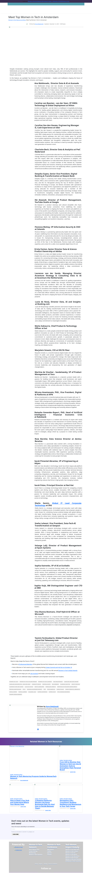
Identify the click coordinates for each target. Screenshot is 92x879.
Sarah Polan (60, 689)
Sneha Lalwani (23, 691)
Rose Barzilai (51, 689)
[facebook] (39, 872)
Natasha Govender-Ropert (34, 689)
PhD (45, 689)
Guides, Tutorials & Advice (16, 774)
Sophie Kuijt (52, 691)
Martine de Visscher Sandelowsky (67, 686)
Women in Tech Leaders (45, 681)
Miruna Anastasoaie (15, 689)
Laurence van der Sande (16, 686)
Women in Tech (13, 681)
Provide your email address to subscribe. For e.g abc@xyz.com (22, 831)
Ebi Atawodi (55, 684)
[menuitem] (34, 849)
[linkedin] (42, 872)
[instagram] (45, 872)
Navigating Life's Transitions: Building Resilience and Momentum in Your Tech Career (70, 803)
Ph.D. (24, 689)
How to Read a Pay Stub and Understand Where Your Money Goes (19, 802)
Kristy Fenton (76, 684)
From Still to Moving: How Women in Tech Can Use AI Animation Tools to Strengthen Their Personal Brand (70, 766)
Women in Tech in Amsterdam (28, 681)
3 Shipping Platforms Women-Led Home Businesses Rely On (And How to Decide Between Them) (45, 804)
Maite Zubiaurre (39, 686)
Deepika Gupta (46, 684)
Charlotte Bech (36, 684)
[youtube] (52, 872)
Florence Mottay (65, 684)
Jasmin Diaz (72, 772)
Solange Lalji (32, 691)
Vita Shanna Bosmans (63, 691)
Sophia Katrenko (42, 691)
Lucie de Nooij (29, 686)
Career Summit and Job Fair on (59, 667)
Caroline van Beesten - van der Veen (19, 684)
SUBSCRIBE (16, 834)
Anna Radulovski (52, 706)
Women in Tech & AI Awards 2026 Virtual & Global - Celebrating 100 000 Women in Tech (48, 1)
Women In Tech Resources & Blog (17, 20)
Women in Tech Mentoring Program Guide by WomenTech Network (33, 777)
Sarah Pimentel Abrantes (72, 689)
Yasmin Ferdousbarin (15, 694)
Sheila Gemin (13, 691)
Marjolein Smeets (51, 686)
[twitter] (49, 872)
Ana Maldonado (58, 681)
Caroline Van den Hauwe (71, 681)
